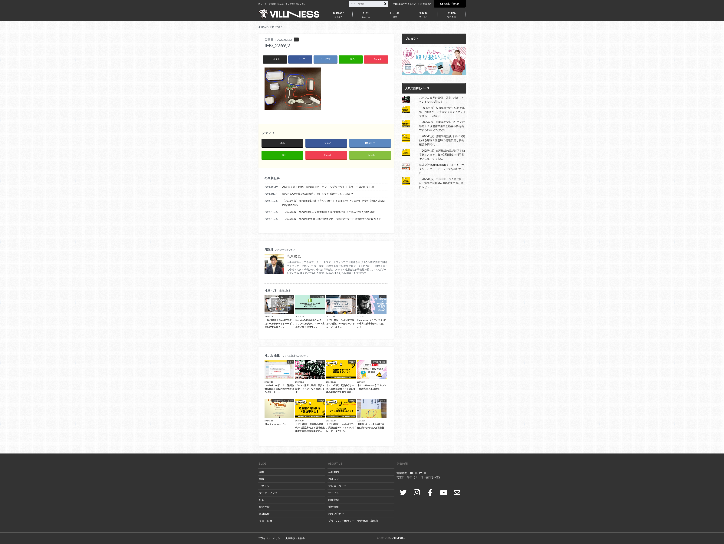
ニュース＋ (367, 14)
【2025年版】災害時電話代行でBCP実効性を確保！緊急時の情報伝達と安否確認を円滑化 (442, 140)
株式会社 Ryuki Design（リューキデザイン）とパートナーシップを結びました (441, 168)
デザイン (264, 485)
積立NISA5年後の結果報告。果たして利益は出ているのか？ (317, 193)
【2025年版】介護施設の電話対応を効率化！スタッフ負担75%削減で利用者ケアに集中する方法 (442, 154)
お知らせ (333, 478)
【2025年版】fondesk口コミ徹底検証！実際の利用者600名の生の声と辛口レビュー (441, 183)
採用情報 (333, 506)
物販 (261, 478)
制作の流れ (425, 3)
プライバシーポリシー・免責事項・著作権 (353, 520)
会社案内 (338, 14)
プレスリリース (337, 485)
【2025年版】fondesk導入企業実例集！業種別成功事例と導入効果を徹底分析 (328, 211)
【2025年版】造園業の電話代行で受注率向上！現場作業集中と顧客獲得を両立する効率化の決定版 (442, 126)
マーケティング (268, 492)
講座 (395, 14)
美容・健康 (265, 520)
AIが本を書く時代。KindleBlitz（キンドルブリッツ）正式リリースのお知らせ (328, 186)
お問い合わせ (451, 3)
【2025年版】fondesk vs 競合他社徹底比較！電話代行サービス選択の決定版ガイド (331, 218)
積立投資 (264, 506)
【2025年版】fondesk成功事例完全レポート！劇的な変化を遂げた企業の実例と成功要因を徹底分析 (333, 202)
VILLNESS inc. (399, 538)
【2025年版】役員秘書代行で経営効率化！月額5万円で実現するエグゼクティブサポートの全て (442, 111)
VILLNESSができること (404, 3)
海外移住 (264, 513)
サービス (423, 14)
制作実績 (451, 14)
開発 (261, 471)
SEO (261, 499)
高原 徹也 (294, 256)
